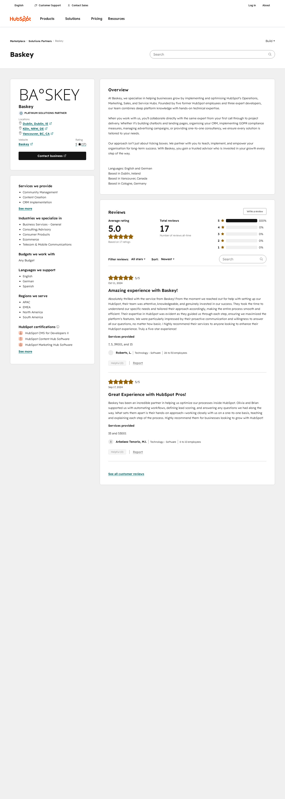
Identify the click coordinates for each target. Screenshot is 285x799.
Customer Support (50, 5)
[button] (270, 40)
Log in (252, 5)
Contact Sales (80, 5)
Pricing (96, 19)
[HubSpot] (20, 19)
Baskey (24, 144)
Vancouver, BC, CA (36, 134)
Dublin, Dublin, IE (35, 124)
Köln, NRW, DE (33, 129)
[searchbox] (212, 54)
